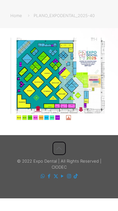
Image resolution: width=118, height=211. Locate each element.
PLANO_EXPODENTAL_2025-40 (64, 15)
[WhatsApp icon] (42, 176)
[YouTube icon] (62, 176)
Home (16, 15)
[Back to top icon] (59, 148)
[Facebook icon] (49, 176)
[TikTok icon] (75, 176)
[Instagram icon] (69, 176)
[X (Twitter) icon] (55, 176)
